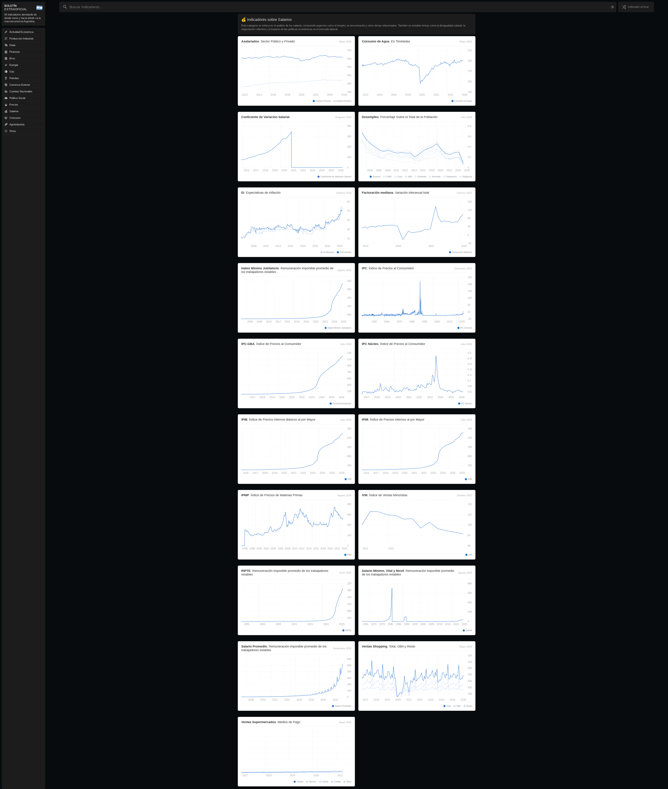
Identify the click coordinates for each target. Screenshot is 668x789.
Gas (11, 71)
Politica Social (17, 97)
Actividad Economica (21, 31)
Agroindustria (16, 124)
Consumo (15, 117)
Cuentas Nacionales (20, 91)
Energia (13, 64)
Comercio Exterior (19, 84)
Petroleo (14, 78)
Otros (12, 131)
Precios (13, 104)
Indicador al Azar (638, 6)
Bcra (12, 58)
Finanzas (14, 51)
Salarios (14, 111)
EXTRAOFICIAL (15, 7)
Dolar (12, 45)
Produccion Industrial (21, 38)
